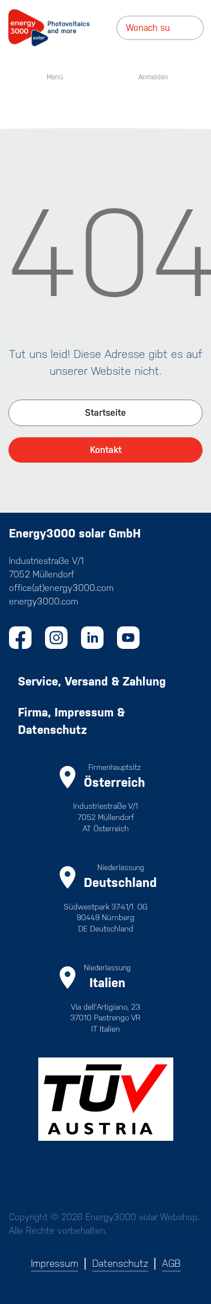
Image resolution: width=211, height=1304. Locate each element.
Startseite (105, 412)
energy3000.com (43, 601)
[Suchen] (199, 27)
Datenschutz (120, 1263)
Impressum (54, 1263)
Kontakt (106, 450)
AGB (171, 1263)
